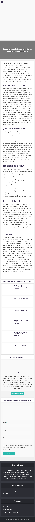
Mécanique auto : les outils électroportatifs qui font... (20, 310)
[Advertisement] (17, 22)
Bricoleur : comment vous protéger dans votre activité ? (20, 322)
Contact (5, 507)
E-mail (5, 430)
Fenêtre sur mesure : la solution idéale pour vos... (21, 297)
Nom (5, 422)
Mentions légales (8, 509)
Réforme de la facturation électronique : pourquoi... (21, 287)
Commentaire (7, 405)
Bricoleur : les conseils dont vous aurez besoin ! (20, 344)
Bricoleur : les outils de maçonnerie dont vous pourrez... (20, 333)
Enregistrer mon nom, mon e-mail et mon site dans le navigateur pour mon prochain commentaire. (17, 447)
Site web (5, 438)
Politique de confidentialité (11, 512)
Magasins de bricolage (9, 491)
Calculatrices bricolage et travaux (12, 494)
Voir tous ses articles (17, 394)
